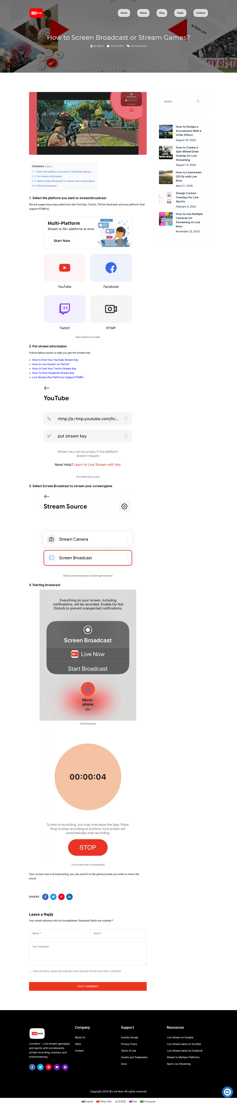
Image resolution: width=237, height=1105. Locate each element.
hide (48, 166)
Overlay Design (129, 1037)
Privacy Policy (129, 1044)
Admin (100, 46)
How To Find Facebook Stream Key (53, 373)
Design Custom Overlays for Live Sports (187, 197)
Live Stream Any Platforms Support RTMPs (58, 377)
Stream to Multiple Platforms (183, 1057)
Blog (161, 12)
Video (180, 12)
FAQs (78, 1044)
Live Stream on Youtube (180, 1037)
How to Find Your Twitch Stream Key (54, 368)
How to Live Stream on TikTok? (50, 364)
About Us (80, 1037)
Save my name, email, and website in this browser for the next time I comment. (77, 971)
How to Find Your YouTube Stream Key (55, 359)
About (143, 12)
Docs (124, 1063)
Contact (200, 12)
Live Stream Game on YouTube (184, 1044)
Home (124, 12)
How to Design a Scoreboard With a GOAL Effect (188, 131)
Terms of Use (128, 1050)
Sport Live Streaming (179, 1063)
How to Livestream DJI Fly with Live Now (189, 176)
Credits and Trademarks (134, 1057)
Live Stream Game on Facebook (185, 1050)
